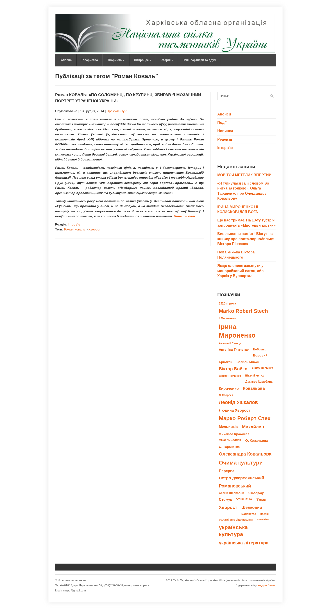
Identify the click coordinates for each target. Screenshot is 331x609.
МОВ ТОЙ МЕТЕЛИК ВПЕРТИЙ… (246, 175)
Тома (261, 499)
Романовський (235, 485)
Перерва (226, 471)
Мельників (228, 426)
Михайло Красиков (234, 434)
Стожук (225, 499)
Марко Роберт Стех (244, 418)
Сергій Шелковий (231, 493)
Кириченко (229, 388)
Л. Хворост (226, 395)
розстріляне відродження (236, 519)
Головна (66, 60)
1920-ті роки (227, 303)
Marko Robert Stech (243, 311)
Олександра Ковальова (245, 453)
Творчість (116, 60)
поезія (264, 514)
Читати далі (184, 216)
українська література (243, 542)
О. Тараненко (229, 447)
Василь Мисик (247, 362)
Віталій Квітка (254, 375)
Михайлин (253, 426)
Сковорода (256, 493)
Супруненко (244, 498)
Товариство (89, 60)
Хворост (94, 229)
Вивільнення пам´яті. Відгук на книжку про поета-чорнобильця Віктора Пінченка (245, 239)
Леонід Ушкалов (238, 402)
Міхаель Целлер (230, 440)
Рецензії (224, 139)
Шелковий (251, 507)
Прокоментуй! (117, 111)
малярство (248, 514)
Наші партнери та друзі (199, 60)
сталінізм (263, 519)
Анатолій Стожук (230, 343)
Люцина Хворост (234, 410)
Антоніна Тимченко (234, 349)
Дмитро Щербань (259, 381)
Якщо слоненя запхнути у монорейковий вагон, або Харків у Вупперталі (240, 271)
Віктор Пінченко (262, 367)
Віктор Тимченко (230, 375)
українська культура (233, 530)
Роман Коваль (74, 229)
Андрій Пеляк (266, 585)
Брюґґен (225, 362)
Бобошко (259, 349)
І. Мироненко (227, 318)
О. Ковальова (256, 440)
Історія (167, 60)
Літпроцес (142, 60)
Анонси (224, 114)
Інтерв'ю (74, 224)
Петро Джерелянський (241, 478)
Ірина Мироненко (237, 331)
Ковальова (254, 388)
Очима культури (241, 463)
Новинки (225, 131)
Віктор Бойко (233, 368)
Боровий (260, 355)
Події (222, 122)
